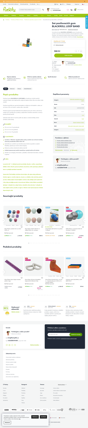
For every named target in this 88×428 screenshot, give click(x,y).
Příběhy (4, 395)
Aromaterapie (56, 397)
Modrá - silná (58, 276)
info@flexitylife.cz (62, 165)
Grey (35, 225)
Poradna (8, 369)
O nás (4, 390)
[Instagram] (9, 345)
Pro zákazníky (32, 4)
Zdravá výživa (56, 388)
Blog (57, 4)
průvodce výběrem (78, 64)
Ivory (39, 225)
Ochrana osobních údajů (11, 362)
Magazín (5, 393)
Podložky (23, 390)
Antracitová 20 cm (73, 225)
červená (71, 276)
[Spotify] (15, 345)
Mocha (17, 225)
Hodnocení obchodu (10, 374)
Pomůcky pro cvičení (79, 129)
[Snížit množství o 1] (76, 51)
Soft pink (31, 225)
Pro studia (55, 393)
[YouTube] (12, 345)
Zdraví (22, 395)
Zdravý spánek (43, 400)
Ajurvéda (42, 390)
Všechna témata (61, 384)
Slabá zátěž (75, 126)
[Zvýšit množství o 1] (81, 51)
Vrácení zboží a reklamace (13, 4)
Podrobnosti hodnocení (73, 29)
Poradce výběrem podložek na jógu (64, 140)
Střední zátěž (81, 126)
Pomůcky (23, 393)
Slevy (22, 400)
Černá (27, 225)
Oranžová (78, 122)
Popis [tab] (5, 88)
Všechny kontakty (34, 345)
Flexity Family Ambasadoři (11, 367)
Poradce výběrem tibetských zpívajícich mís (66, 142)
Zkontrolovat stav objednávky (12, 376)
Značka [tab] (27, 88)
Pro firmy (8, 371)
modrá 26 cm (58, 225)
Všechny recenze (15, 312)
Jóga (41, 393)
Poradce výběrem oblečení (62, 144)
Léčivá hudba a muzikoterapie (59, 390)
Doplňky (23, 397)
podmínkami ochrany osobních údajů (69, 338)
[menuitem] (7, 15)
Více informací (80, 36)
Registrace (77, 4)
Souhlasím (43, 416)
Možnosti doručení (59, 45)
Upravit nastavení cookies (55, 422)
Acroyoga (42, 388)
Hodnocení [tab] (12, 88)
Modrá (74, 122)
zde (19, 419)
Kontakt (4, 4)
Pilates (41, 395)
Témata (23, 402)
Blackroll (57, 69)
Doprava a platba (9, 364)
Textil (83, 118)
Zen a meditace (43, 397)
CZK (63, 4)
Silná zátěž (70, 126)
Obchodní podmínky (24, 4)
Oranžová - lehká (51, 276)
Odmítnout (35, 416)
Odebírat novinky (76, 334)
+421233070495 (56, 10)
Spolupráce (5, 400)
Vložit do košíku (68, 55)
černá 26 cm (51, 225)
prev (3, 220)
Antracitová (8, 225)
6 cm (83, 115)
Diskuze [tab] (19, 88)
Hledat (43, 10)
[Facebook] (7, 345)
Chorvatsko (54, 417)
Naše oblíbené (56, 400)
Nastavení (7, 422)
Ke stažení (5, 397)
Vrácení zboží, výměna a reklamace (13, 357)
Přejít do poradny (59, 150)
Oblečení (23, 388)
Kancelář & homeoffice (58, 395)
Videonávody (74, 150)
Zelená (82, 122)
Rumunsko (63, 417)
